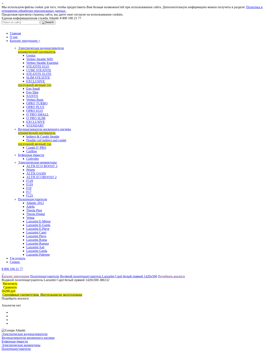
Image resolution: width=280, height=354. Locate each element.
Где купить (17, 258)
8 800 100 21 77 (12, 269)
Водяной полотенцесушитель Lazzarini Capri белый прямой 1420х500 (108, 276)
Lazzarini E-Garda (38, 225)
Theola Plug (34, 210)
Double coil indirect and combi (46, 140)
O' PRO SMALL (37, 114)
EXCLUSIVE (35, 81)
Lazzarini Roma (36, 240)
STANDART (35, 125)
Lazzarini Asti (35, 247)
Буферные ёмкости (31, 155)
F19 (28, 188)
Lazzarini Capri (36, 232)
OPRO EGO (34, 110)
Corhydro (32, 158)
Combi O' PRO (36, 147)
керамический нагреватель (37, 51)
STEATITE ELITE (38, 74)
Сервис (15, 262)
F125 (29, 195)
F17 (28, 192)
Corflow (31, 151)
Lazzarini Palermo (38, 254)
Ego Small (33, 88)
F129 (29, 181)
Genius (30, 55)
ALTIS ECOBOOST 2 (41, 177)
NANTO (32, 96)
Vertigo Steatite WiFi (39, 59)
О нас (14, 37)
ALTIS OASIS (36, 173)
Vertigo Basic (35, 99)
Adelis (30, 206)
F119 (29, 184)
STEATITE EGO (37, 66)
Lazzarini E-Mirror (38, 221)
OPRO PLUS (35, 107)
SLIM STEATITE (38, 77)
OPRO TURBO (37, 103)
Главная (15, 33)
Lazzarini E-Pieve (37, 228)
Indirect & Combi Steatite (42, 136)
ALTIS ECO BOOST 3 (41, 166)
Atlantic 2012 (35, 203)
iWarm (30, 169)
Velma (30, 217)
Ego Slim (32, 92)
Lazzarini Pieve (36, 236)
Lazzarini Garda (36, 251)
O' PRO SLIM (35, 118)
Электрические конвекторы (37, 162)
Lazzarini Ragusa (37, 243)
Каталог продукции (25, 40)
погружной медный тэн (34, 85)
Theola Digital (35, 214)
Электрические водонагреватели (41, 48)
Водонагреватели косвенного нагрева (44, 129)
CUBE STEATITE (38, 70)
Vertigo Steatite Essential (42, 63)
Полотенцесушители (32, 199)
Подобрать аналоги (171, 276)
